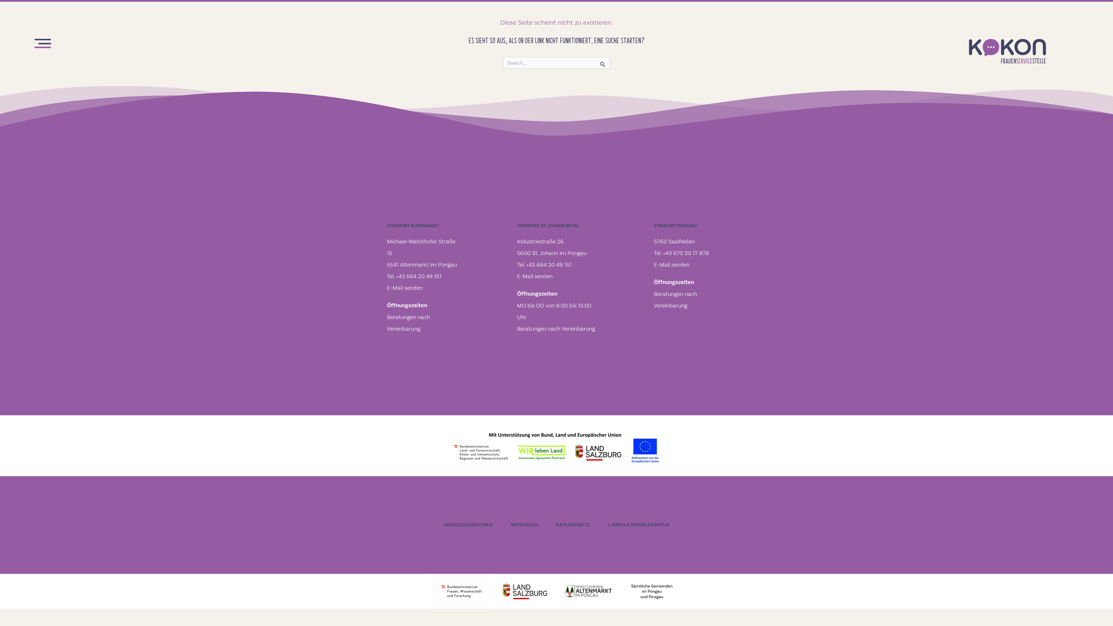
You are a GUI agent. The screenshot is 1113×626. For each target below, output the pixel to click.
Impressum (524, 524)
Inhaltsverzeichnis (468, 524)
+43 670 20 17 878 (686, 253)
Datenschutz (573, 524)
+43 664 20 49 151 (418, 276)
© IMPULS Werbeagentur (638, 524)
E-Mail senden (405, 287)
